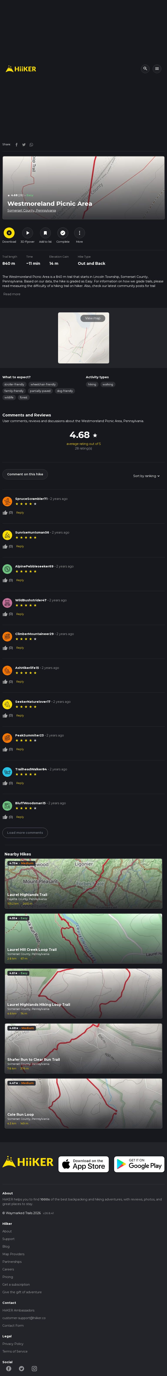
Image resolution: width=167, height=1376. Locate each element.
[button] (11, 294)
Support (8, 1239)
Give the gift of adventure (22, 1292)
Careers (8, 1269)
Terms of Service (15, 1351)
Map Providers (13, 1254)
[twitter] (23, 144)
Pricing (7, 1277)
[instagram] (30, 144)
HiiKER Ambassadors (18, 1310)
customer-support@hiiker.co (24, 1318)
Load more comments (25, 833)
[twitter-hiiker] (21, 1368)
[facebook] (15, 144)
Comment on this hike (25, 474)
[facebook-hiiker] (8, 1368)
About (7, 1231)
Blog (6, 1246)
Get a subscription (16, 1284)
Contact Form (13, 1326)
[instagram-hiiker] (34, 1368)
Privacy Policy (12, 1344)
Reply (20, 512)
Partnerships (12, 1262)
